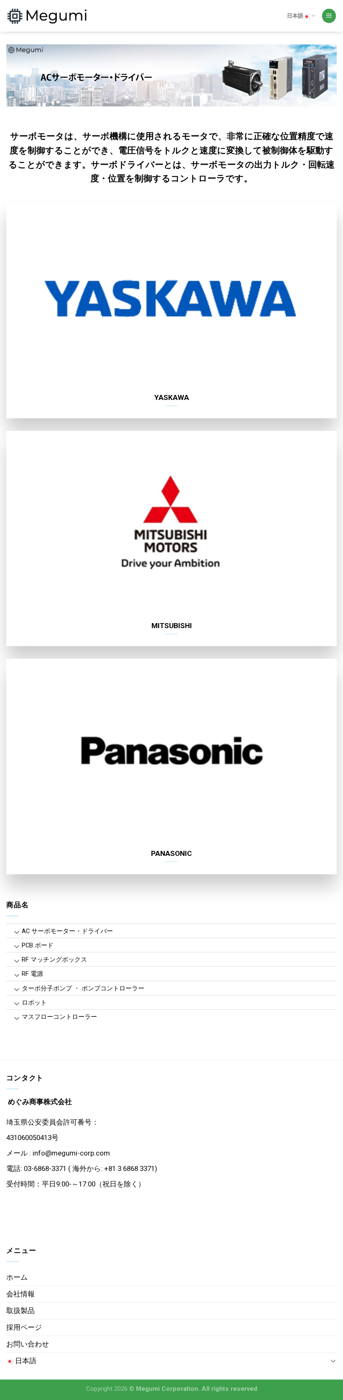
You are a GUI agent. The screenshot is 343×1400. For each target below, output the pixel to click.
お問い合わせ (27, 1344)
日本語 (295, 16)
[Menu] (329, 16)
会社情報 (20, 1294)
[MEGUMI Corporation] (48, 15)
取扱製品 (20, 1310)
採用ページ (24, 1327)
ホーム (17, 1277)
